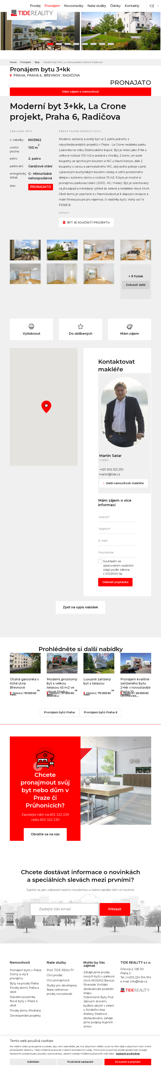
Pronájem (52, 6)
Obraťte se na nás (45, 834)
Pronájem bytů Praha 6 (100, 712)
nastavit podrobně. (128, 1053)
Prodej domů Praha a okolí (24, 990)
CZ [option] (152, 6)
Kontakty (132, 6)
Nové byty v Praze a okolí (24, 1003)
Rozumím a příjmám (128, 1061)
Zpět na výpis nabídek (80, 607)
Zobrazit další (135, 285)
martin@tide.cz (109, 474)
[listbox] (153, 5)
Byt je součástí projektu (88, 222)
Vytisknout (31, 333)
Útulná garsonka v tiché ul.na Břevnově (24, 683)
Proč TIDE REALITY (60, 970)
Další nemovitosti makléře (124, 483)
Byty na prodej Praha (24, 983)
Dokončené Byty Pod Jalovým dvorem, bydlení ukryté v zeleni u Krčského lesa (98, 1003)
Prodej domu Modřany (25, 1010)
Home (13, 62)
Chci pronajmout (58, 980)
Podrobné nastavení (80, 1061)
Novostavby (73, 6)
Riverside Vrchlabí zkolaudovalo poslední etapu (98, 989)
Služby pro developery (62, 985)
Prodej (35, 6)
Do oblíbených (80, 333)
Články (115, 6)
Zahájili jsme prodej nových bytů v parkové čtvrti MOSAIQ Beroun (99, 976)
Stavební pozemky (23, 997)
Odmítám (33, 1061)
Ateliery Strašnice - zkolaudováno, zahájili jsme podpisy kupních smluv (98, 1020)
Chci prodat (54, 975)
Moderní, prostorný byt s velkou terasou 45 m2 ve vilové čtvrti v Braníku (62, 687)
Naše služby (96, 6)
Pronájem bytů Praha (59, 712)
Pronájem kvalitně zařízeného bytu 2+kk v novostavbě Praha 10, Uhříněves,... (135, 687)
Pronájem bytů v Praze (25, 970)
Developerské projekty (25, 1015)
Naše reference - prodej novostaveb (59, 992)
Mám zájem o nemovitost (80, 91)
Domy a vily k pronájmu (19, 976)
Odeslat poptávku (115, 582)
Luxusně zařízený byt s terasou (97, 681)
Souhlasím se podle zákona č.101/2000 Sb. (118, 568)
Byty (37, 62)
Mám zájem (129, 333)
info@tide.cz (138, 981)
